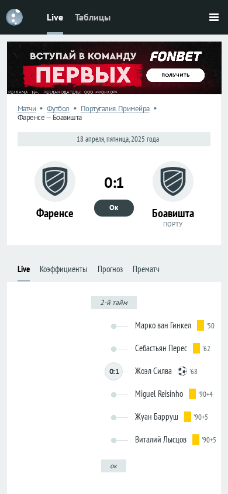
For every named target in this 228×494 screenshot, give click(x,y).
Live (55, 17)
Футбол (58, 109)
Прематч (146, 269)
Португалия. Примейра (115, 109)
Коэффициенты (63, 269)
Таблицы (92, 17)
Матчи (27, 109)
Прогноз (110, 269)
